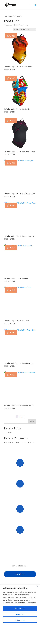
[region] (20, 604)
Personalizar (20, 614)
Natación (12, 16)
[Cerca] (37, 586)
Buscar (32, 421)
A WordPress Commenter (13, 442)
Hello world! (8, 432)
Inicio (6, 16)
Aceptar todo (20, 608)
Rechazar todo (20, 620)
